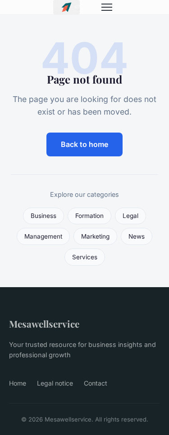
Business (43, 215)
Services (84, 257)
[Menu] (107, 7)
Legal (130, 215)
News (136, 236)
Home (17, 383)
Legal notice (55, 383)
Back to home (84, 144)
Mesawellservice (44, 323)
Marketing (95, 236)
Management (43, 236)
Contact (95, 383)
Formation (89, 215)
